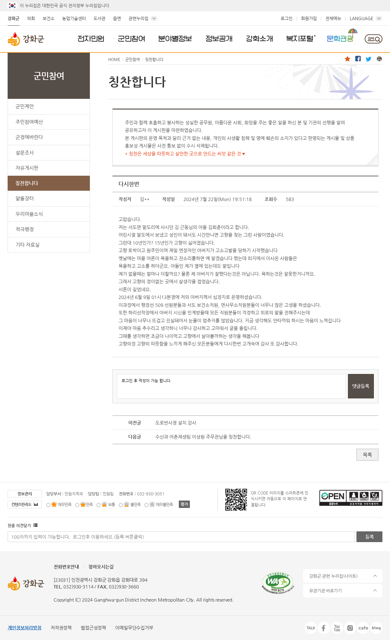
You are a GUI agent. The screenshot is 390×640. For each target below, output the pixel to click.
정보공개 (219, 38)
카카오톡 (311, 628)
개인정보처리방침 (24, 627)
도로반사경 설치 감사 (175, 422)
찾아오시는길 (101, 566)
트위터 (369, 59)
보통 (111, 504)
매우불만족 (164, 504)
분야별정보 (175, 38)
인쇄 (379, 59)
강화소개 (259, 38)
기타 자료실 (28, 245)
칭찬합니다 (26, 183)
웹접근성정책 (93, 627)
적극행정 (25, 229)
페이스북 (358, 59)
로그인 (286, 18)
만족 (89, 504)
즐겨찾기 (347, 59)
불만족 (135, 504)
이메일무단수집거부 (134, 627)
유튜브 (337, 628)
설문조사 (25, 153)
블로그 (376, 628)
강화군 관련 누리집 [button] (333, 575)
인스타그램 (350, 628)
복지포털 (299, 38)
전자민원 (91, 38)
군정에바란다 (29, 137)
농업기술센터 (74, 18)
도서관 (99, 18)
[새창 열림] (34, 525)
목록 (367, 455)
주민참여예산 (29, 122)
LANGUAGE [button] (361, 18)
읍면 (117, 18)
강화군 (14, 18)
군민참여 (131, 38)
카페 (363, 628)
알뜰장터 (25, 198)
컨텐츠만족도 (21, 504)
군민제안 (25, 106)
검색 (373, 39)
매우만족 (64, 504)
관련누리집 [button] (138, 18)
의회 (31, 18)
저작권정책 (61, 627)
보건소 (49, 18)
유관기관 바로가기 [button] (325, 590)
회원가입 (309, 18)
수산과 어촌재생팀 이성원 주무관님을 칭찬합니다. (203, 436)
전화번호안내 (66, 566)
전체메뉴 (333, 18)
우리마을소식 (29, 214)
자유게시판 (27, 168)
